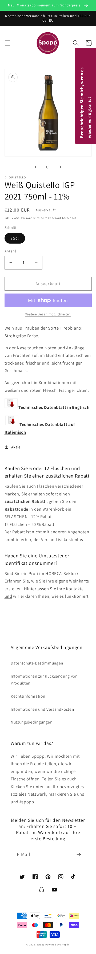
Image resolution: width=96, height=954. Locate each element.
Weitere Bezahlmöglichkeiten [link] (48, 314)
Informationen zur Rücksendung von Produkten (44, 679)
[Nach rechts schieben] (60, 167)
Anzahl (10, 250)
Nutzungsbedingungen (32, 722)
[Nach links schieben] (36, 167)
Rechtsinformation (28, 696)
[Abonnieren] (78, 855)
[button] (7, 43)
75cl (15, 238)
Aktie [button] (16, 446)
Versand (27, 218)
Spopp (41, 944)
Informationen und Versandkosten (42, 709)
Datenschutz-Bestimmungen (37, 663)
